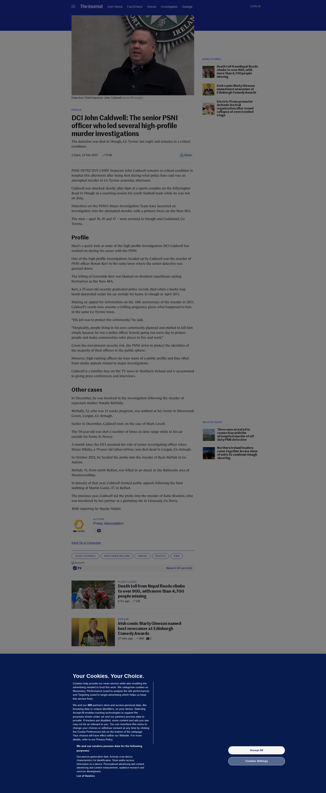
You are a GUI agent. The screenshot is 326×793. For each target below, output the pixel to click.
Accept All (256, 750)
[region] (163, 723)
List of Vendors (86, 776)
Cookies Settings (256, 761)
